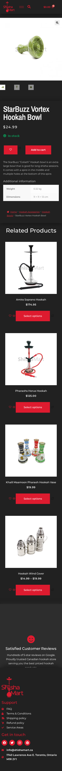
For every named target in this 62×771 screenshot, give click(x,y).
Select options (33, 316)
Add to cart (38, 149)
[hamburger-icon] (21, 7)
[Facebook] (4, 743)
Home (13, 212)
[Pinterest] (27, 743)
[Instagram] (20, 743)
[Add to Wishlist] (10, 149)
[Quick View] (14, 316)
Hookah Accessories (29, 212)
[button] (29, 7)
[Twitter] (12, 743)
